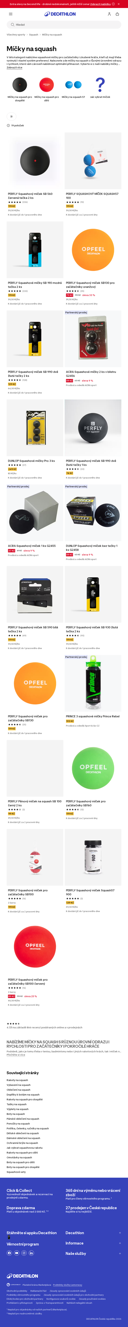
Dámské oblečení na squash (23, 1138)
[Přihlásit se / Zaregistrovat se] (109, 14)
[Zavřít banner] (118, 4)
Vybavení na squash (18, 1085)
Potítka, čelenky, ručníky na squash (28, 1128)
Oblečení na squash (18, 1089)
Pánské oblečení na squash (23, 1118)
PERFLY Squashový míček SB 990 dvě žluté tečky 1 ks (91, 462)
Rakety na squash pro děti (22, 1152)
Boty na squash (16, 1113)
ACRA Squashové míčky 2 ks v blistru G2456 (91, 374)
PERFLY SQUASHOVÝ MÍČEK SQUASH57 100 (92, 196)
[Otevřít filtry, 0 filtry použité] (11, 116)
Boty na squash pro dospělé (23, 1167)
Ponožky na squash (18, 1123)
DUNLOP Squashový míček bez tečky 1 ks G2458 (91, 548)
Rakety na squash (17, 1080)
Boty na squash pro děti (21, 1162)
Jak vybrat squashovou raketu (24, 1147)
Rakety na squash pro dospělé (25, 1099)
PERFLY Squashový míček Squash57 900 (90, 892)
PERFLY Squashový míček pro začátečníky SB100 (28, 892)
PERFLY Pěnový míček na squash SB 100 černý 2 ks (35, 803)
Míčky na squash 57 (73, 97)
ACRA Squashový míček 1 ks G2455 (32, 546)
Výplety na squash (17, 1109)
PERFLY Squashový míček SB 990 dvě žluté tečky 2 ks (33, 374)
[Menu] (11, 14)
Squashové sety (16, 1171)
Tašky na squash (16, 1104)
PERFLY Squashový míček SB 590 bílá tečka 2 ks (33, 629)
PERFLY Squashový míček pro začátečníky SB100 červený (28, 981)
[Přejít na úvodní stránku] (60, 14)
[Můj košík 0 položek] (117, 14)
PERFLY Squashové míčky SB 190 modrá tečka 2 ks (35, 284)
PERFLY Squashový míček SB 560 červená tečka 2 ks (30, 196)
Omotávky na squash (19, 1157)
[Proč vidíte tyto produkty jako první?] (8, 125)
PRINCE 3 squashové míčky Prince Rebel (93, 716)
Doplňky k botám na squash (23, 1094)
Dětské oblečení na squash (23, 1133)
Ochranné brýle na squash (22, 1143)
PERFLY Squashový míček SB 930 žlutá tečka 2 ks (92, 629)
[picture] (35, 160)
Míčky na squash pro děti (46, 99)
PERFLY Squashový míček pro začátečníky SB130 (28, 718)
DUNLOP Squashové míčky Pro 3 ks (31, 460)
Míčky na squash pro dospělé (20, 99)
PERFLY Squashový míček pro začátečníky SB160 (86, 803)
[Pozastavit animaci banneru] (113, 4)
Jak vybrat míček (100, 97)
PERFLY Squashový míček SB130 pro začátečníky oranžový (90, 284)
